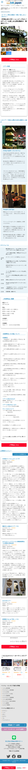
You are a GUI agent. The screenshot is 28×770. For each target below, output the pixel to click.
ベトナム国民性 (5, 703)
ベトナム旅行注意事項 (7, 699)
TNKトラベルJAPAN (5, 5)
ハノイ (3, 712)
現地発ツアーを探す (14, 725)
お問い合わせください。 (9, 365)
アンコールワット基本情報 (8, 690)
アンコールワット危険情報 (8, 697)
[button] (3, 34)
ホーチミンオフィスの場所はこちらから (15, 257)
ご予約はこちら (14, 59)
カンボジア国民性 (6, 704)
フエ (3, 718)
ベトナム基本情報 (6, 688)
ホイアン (4, 716)
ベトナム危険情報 (6, 695)
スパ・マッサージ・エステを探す (14, 729)
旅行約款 (13, 394)
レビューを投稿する (20, 454)
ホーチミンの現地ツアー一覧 (17, 5)
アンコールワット (6, 720)
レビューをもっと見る (17, 641)
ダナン (3, 714)
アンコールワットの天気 (7, 693)
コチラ (18, 436)
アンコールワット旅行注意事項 (8, 701)
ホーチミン (4, 710)
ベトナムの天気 (5, 691)
